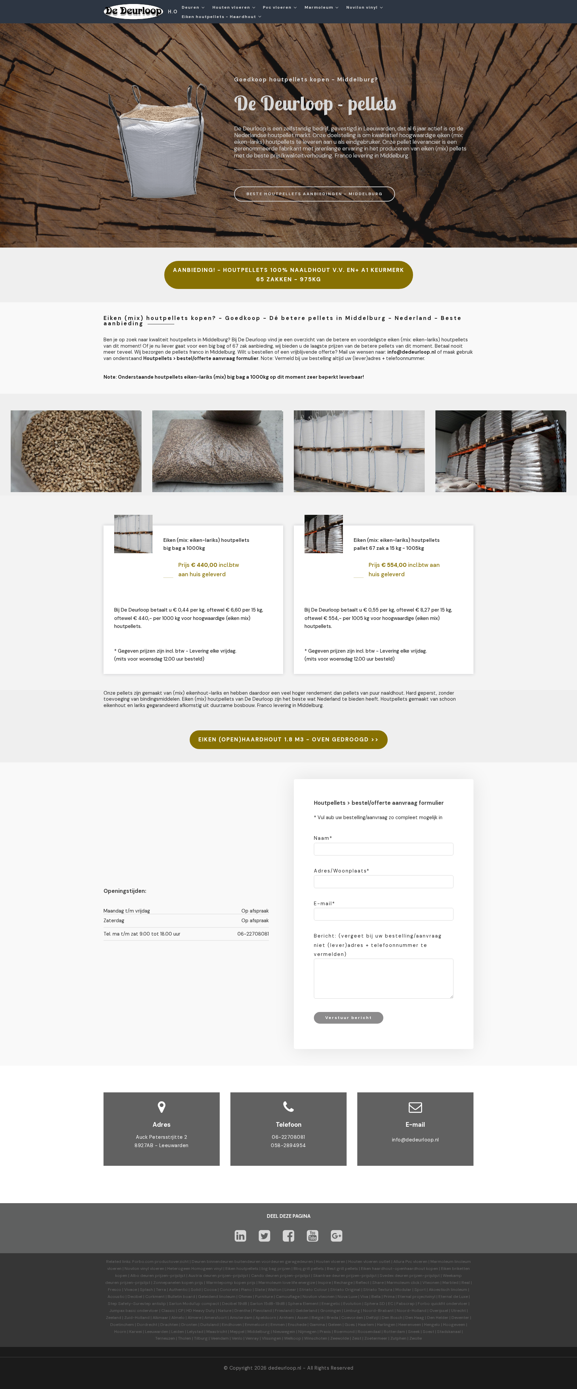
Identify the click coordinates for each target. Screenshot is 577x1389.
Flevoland (262, 1310)
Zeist (356, 1338)
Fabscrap (405, 1303)
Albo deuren (142, 1275)
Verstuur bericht (348, 1017)
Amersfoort (215, 1317)
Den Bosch (392, 1317)
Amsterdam (241, 1317)
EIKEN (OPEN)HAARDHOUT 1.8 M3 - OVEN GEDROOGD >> (288, 739)
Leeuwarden (156, 1331)
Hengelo (432, 1324)
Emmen (277, 1324)
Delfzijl (372, 1317)
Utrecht (458, 1310)
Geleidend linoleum (216, 1296)
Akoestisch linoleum (448, 1289)
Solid (196, 1289)
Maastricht (216, 1331)
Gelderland (306, 1310)
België (318, 1317)
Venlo (237, 1338)
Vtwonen (430, 1282)
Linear (290, 1289)
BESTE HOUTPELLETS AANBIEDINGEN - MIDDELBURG (314, 194)
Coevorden (352, 1317)
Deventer (460, 1317)
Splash (146, 1289)
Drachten (169, 1324)
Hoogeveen (454, 1324)
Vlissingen (271, 1338)
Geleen (335, 1324)
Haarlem (366, 1324)
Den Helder (437, 1317)
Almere (194, 1317)
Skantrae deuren (329, 1275)
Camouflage (288, 1296)
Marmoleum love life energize (286, 1282)
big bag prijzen (276, 1268)
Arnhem (286, 1317)
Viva (364, 1296)
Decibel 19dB (234, 1303)
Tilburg (201, 1338)
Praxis (325, 1331)
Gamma (317, 1324)
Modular (403, 1289)
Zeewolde (339, 1338)
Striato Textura (377, 1289)
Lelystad (195, 1331)
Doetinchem (122, 1324)
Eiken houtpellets (241, 1268)
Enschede (297, 1324)
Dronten (189, 1324)
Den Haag (414, 1317)
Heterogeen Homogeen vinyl (194, 1268)
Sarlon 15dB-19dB (267, 1303)
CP (180, 1310)
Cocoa (210, 1289)
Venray (252, 1338)
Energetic (330, 1303)
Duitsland (209, 1324)
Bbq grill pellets (309, 1268)
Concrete (229, 1289)
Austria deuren (202, 1275)
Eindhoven (232, 1324)
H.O (173, 12)
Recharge (343, 1282)
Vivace (130, 1289)
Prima (389, 1296)
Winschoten (315, 1338)
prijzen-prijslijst (170, 1275)
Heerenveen (409, 1324)
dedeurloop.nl (285, 1368)
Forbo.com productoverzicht (160, 1261)
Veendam (220, 1338)
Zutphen (398, 1338)
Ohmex (245, 1296)
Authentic (178, 1289)
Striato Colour (313, 1289)
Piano (246, 1289)
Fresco (114, 1289)
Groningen (330, 1310)
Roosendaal (369, 1331)
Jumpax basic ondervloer (133, 1310)
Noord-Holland (411, 1310)
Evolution (352, 1303)
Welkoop (292, 1338)
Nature (224, 1310)
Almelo (178, 1317)
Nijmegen (307, 1331)
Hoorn (120, 1331)
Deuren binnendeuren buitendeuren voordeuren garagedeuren (252, 1261)
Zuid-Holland (137, 1317)
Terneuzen (165, 1338)
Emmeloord (256, 1324)
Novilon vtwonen (319, 1296)
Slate (260, 1289)
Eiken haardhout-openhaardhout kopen (399, 1268)
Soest (428, 1331)
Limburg (352, 1310)
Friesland (284, 1310)
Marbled (450, 1282)
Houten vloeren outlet (369, 1261)
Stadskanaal (449, 1331)
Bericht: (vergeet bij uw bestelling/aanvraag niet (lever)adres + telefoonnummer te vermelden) (378, 945)
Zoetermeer (375, 1338)
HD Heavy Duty (200, 1310)
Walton (274, 1289)
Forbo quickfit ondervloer (442, 1303)
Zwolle (415, 1338)
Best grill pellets (342, 1268)
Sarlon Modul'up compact (194, 1303)
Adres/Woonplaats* (342, 871)
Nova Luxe (347, 1296)
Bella (376, 1296)
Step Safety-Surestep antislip (137, 1303)
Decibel (135, 1296)
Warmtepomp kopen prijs (230, 1282)
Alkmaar (160, 1317)
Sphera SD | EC (378, 1303)
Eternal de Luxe (453, 1296)
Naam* (323, 838)
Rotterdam (394, 1331)
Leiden (177, 1331)
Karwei (135, 1331)
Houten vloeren (330, 1261)
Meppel (237, 1331)
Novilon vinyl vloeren (144, 1268)
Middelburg (258, 1331)
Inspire (324, 1282)
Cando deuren (265, 1275)
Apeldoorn (265, 1317)
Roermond (344, 1331)
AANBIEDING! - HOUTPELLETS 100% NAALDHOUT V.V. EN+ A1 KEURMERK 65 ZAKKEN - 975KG (288, 275)
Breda (332, 1317)
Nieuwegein (284, 1331)
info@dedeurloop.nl (415, 1140)
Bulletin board (181, 1296)
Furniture (264, 1296)
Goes (350, 1324)
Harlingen (386, 1324)
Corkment (155, 1296)
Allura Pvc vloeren (410, 1261)
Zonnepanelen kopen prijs (178, 1282)
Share (378, 1282)
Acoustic (116, 1296)
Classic (168, 1310)
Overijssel (438, 1310)
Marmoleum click (403, 1282)
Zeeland (113, 1317)
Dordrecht (147, 1324)
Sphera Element (303, 1303)
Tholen (184, 1338)
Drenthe (242, 1310)
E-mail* (324, 904)
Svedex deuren (394, 1275)
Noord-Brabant (378, 1310)
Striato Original (345, 1289)
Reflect (362, 1282)
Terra (161, 1289)
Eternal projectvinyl (416, 1296)
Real (465, 1282)
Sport (420, 1289)
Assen (303, 1317)
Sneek (414, 1331)
